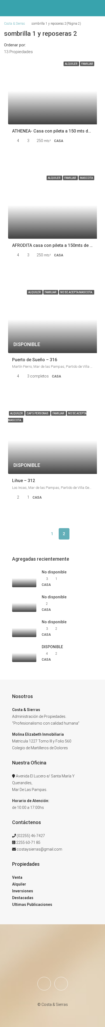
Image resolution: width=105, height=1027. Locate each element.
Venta (17, 877)
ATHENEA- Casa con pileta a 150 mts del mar (56, 131)
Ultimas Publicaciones (32, 904)
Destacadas (22, 898)
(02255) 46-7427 (31, 836)
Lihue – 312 (23, 480)
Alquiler (19, 884)
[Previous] (40, 534)
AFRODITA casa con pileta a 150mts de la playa (58, 245)
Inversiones (22, 891)
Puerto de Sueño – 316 (34, 359)
